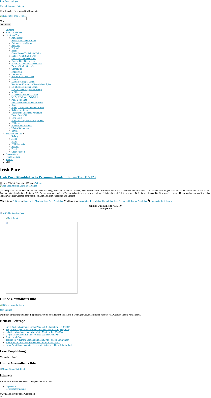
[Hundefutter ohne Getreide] (13, 15)
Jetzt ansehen (6, 310)
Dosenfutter (84, 201)
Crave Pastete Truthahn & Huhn (26, 53)
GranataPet (16, 69)
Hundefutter (107, 201)
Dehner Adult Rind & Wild (23, 56)
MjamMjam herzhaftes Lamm (24, 94)
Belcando (15, 48)
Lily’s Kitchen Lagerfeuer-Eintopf (26, 89)
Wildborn (15, 123)
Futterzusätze (12, 154)
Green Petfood (18, 152)
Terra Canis (16, 118)
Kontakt (9, 159)
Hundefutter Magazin (33, 201)
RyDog (14, 136)
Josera (14, 139)
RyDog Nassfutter (19, 110)
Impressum (11, 386)
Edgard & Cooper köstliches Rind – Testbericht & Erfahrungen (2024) (37, 329)
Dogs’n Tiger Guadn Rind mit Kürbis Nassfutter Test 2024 (32, 334)
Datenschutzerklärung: (16, 389)
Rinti (13, 105)
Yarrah (14, 131)
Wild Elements (18, 144)
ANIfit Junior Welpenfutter (23, 40)
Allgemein (17, 201)
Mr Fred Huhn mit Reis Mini (24, 97)
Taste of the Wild (19, 115)
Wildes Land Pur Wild (21, 125)
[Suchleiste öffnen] (2, 21)
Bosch (14, 149)
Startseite (10, 30)
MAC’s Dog (17, 92)
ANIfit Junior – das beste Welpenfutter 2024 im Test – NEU (33, 342)
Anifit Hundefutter (14, 32)
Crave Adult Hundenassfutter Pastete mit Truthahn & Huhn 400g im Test (39, 345)
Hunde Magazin (13, 157)
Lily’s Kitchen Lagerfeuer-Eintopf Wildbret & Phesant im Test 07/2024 (38, 327)
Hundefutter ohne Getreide (12, 6)
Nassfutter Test (12, 35)
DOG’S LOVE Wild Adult (23, 58)
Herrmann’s (16, 74)
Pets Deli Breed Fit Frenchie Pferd (27, 102)
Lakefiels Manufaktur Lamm (24, 87)
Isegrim (14, 79)
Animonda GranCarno (21, 43)
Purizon (15, 146)
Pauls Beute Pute (19, 100)
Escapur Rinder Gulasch (22, 66)
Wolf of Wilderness (20, 128)
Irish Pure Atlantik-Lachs (22, 76)
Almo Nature (17, 38)
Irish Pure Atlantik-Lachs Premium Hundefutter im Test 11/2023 (48, 177)
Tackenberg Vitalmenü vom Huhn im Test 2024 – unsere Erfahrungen (37, 340)
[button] (1, 396)
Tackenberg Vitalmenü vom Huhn (26, 112)
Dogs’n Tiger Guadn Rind (23, 61)
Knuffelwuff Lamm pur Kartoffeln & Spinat (31, 84)
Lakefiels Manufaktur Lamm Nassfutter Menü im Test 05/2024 (34, 332)
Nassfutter (58, 201)
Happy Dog (16, 71)
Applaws (15, 45)
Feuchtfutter (95, 201)
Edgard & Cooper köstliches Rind (26, 63)
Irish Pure (48, 201)
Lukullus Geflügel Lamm (22, 81)
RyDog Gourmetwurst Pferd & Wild (27, 107)
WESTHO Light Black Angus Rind (27, 120)
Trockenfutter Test (14, 133)
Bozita (14, 50)
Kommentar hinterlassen (161, 201)
